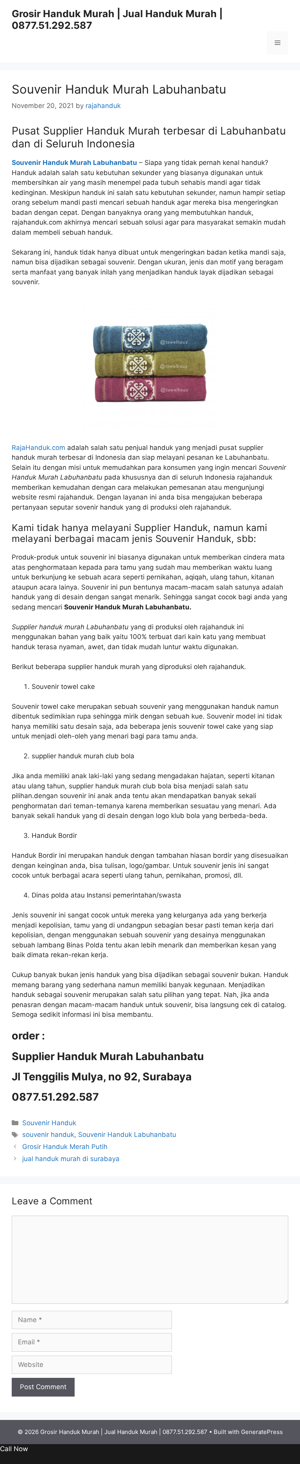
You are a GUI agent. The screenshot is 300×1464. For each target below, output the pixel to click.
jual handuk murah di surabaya (71, 1159)
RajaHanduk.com (38, 447)
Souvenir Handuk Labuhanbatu (127, 1134)
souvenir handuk (48, 1134)
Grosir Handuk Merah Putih (64, 1147)
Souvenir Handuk (49, 1123)
